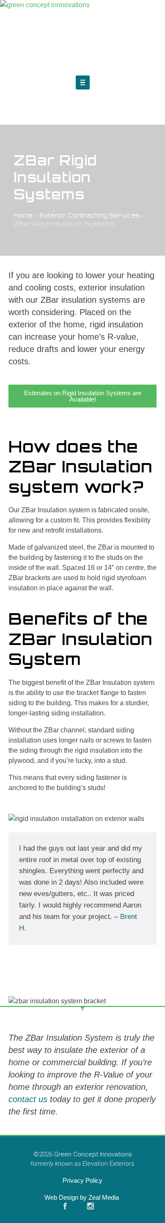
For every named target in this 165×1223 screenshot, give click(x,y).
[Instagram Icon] (90, 1206)
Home (23, 215)
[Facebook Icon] (65, 1206)
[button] (83, 82)
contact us (27, 1099)
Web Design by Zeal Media (82, 1197)
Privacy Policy (82, 1180)
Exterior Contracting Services (90, 215)
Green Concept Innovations (93, 1154)
